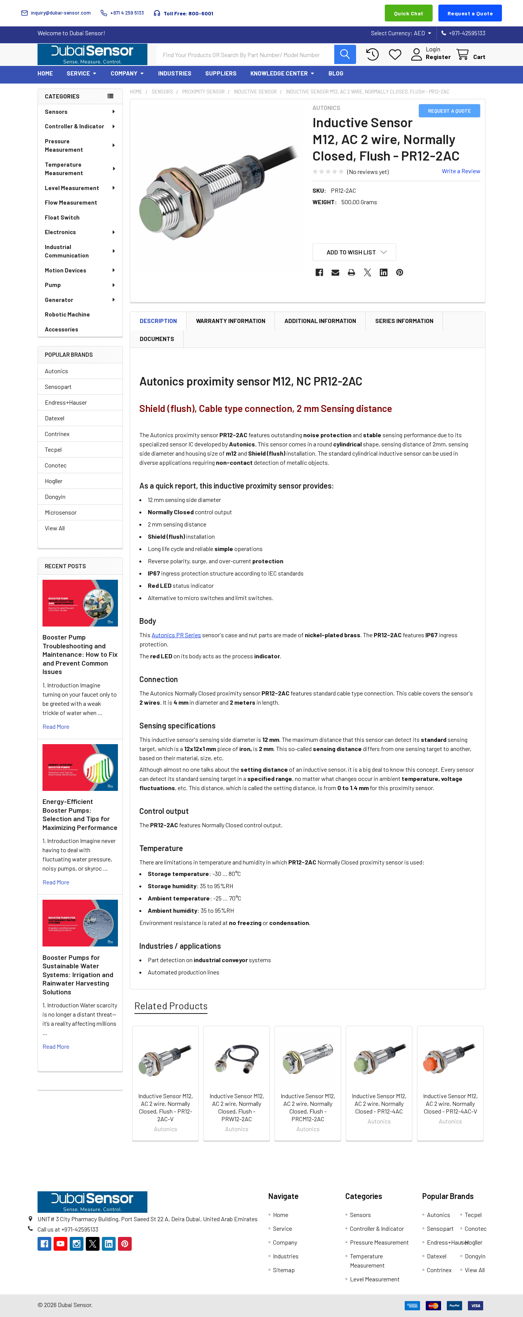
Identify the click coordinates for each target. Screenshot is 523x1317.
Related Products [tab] (171, 1005)
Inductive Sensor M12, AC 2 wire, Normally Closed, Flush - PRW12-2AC (236, 1107)
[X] (367, 272)
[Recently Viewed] (374, 55)
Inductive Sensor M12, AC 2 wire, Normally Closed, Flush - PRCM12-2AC (308, 1107)
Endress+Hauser (66, 402)
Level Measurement (72, 187)
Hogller (53, 480)
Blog (336, 73)
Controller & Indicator (74, 126)
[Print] (351, 272)
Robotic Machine (67, 314)
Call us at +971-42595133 (68, 1229)
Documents (157, 338)
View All (55, 527)
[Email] (335, 272)
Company (124, 73)
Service (78, 73)
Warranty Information (230, 320)
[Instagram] (76, 1244)
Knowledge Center (279, 73)
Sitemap (284, 1269)
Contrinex (57, 433)
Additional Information (320, 320)
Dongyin (55, 496)
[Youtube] (60, 1244)
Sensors (56, 111)
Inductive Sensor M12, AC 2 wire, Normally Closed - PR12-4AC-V (450, 1103)
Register (438, 56)
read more (55, 726)
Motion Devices (65, 270)
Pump (53, 284)
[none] (219, 188)
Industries (174, 73)
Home (45, 73)
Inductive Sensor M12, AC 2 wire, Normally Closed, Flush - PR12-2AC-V (165, 1107)
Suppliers (221, 73)
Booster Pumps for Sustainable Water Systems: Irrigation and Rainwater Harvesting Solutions (77, 974)
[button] (354, 252)
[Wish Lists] (397, 55)
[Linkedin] (384, 272)
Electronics (60, 231)
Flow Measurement (71, 202)
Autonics (56, 370)
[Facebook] (319, 272)
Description (158, 320)
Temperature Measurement (64, 169)
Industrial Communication (67, 251)
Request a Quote (470, 13)
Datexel (54, 418)
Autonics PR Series (176, 634)
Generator (59, 299)
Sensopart (58, 386)
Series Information (404, 320)
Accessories (61, 329)
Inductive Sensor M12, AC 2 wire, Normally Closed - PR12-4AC (379, 1103)
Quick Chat (408, 13)
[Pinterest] (400, 272)
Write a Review (461, 170)
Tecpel (53, 449)
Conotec (56, 465)
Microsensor (61, 512)
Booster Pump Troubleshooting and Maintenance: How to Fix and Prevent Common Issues (80, 654)
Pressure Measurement (64, 145)
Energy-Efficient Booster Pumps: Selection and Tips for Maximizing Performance (80, 814)
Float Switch (62, 217)
